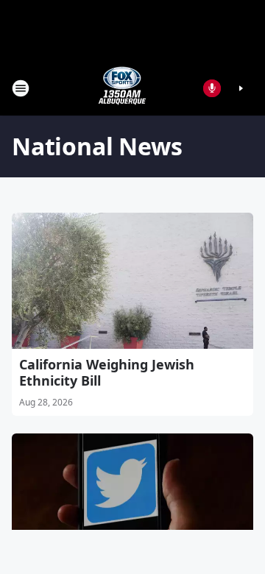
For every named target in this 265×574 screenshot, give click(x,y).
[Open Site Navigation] (20, 88)
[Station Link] (122, 88)
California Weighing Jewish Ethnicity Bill (106, 372)
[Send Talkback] (212, 88)
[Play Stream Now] (241, 88)
